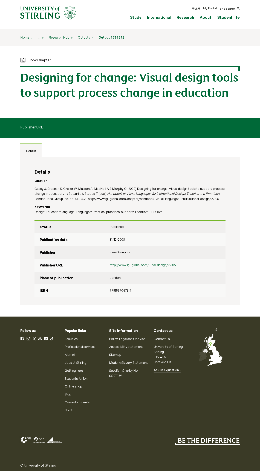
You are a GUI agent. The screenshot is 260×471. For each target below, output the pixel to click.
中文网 (196, 8)
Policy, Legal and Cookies (127, 339)
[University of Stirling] (48, 12)
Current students (77, 402)
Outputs (84, 37)
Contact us (162, 339)
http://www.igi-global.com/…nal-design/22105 (143, 265)
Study (135, 17)
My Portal (210, 8)
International (159, 17)
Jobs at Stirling (75, 362)
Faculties (71, 339)
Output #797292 (111, 37)
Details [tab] (31, 151)
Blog (68, 394)
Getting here (74, 370)
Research (185, 17)
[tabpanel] (130, 231)
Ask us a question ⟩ (167, 370)
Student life (228, 17)
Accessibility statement (126, 347)
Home (24, 37)
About (206, 17)
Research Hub (59, 37)
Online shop (73, 386)
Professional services (80, 347)
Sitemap (115, 355)
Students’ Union (76, 378)
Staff (68, 410)
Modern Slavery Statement (128, 362)
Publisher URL (31, 127)
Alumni (70, 355)
